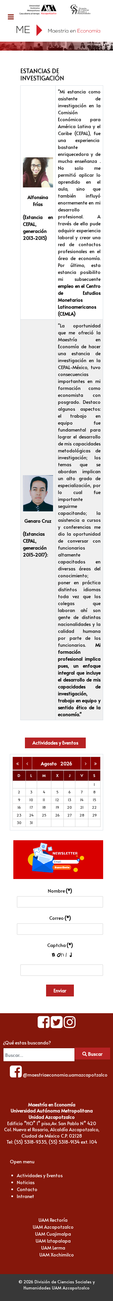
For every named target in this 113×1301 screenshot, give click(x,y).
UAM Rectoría (53, 1220)
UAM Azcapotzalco (53, 1226)
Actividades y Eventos (55, 742)
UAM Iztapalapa (53, 1240)
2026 (66, 763)
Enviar (60, 990)
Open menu (22, 1161)
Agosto (50, 763)
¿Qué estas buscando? (27, 1042)
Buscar (95, 1054)
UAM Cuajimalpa (53, 1233)
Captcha (60, 945)
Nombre (60, 890)
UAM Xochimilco (56, 1254)
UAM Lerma (53, 1247)
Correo (60, 918)
